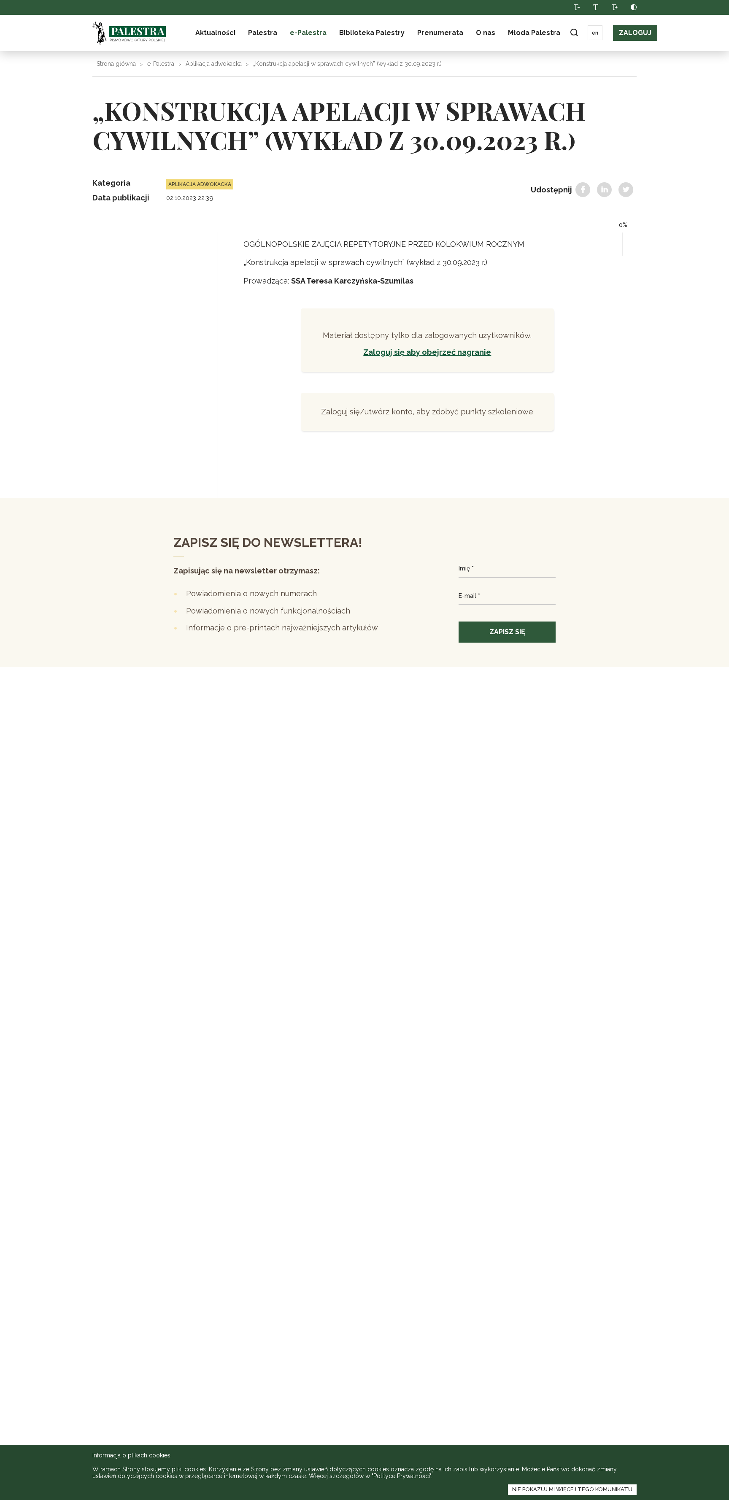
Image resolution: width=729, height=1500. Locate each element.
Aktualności (215, 33)
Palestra (129, 33)
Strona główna (116, 63)
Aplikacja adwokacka (214, 63)
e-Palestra (308, 33)
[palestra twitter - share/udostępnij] (625, 189)
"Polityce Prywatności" (401, 1476)
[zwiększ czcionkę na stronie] (614, 7)
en (595, 33)
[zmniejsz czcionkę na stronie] (576, 7)
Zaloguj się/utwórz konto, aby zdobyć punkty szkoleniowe (427, 411)
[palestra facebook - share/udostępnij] (582, 189)
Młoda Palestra (534, 33)
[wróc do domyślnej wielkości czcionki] (595, 7)
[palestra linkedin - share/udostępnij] (604, 189)
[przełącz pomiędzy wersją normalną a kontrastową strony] (633, 7)
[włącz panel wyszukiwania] (574, 32)
